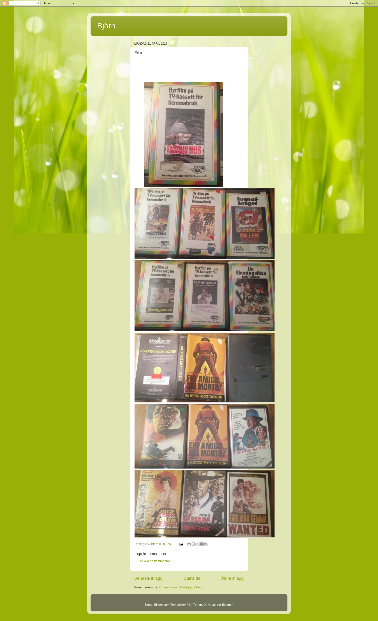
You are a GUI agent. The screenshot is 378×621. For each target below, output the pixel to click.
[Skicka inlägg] (181, 544)
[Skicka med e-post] (189, 544)
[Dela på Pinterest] (205, 544)
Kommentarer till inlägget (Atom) (181, 587)
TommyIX (199, 604)
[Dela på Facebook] (201, 544)
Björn (106, 25)
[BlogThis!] (193, 544)
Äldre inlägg (232, 578)
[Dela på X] (197, 544)
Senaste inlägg (148, 578)
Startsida (192, 578)
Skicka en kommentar (155, 561)
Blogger (227, 604)
